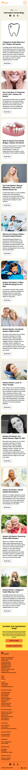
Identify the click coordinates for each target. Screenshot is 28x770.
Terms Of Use (4, 685)
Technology (4, 749)
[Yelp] (14, 16)
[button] (25, 3)
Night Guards (4, 715)
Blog (16, 10)
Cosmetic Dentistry (6, 732)
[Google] (18, 16)
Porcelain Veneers (5, 734)
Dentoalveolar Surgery (6, 752)
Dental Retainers (5, 725)
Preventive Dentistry (6, 709)
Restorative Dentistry (6, 690)
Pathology (3, 750)
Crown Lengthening (6, 741)
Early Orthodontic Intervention (9, 728)
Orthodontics (4, 723)
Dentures (3, 701)
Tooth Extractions (5, 759)
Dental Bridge (4, 695)
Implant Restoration (6, 703)
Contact (3, 682)
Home (11, 10)
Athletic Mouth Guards (7, 712)
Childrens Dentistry (6, 758)
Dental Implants (5, 700)
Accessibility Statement (7, 686)
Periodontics (4, 739)
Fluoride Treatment (6, 713)
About (2, 677)
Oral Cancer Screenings (7, 716)
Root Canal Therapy (6, 706)
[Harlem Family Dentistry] (5, 653)
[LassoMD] (22, 768)
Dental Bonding (5, 694)
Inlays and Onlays (5, 704)
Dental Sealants (5, 719)
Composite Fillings (5, 692)
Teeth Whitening (5, 736)
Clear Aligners (4, 727)
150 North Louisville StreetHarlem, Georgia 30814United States (7, 659)
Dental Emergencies (6, 698)
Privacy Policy (4, 683)
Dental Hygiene (5, 718)
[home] (4, 3)
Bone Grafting (4, 743)
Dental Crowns (5, 697)
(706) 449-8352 (5, 670)
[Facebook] (10, 16)
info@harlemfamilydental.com (8, 672)
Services (3, 679)
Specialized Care (5, 746)
